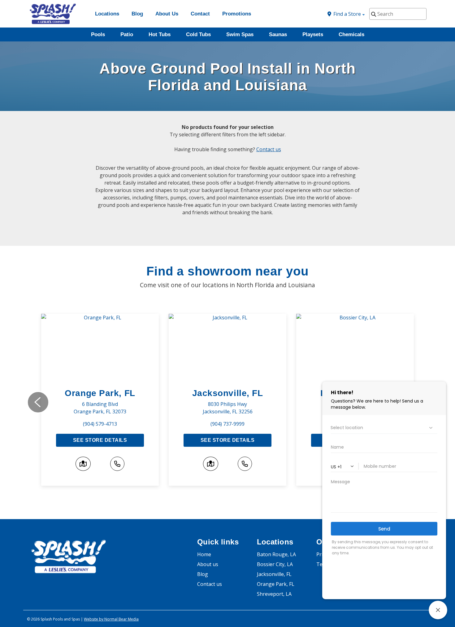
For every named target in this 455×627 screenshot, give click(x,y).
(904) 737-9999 (227, 423)
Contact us (268, 149)
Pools (98, 34)
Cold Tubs (198, 34)
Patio (126, 34)
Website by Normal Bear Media (111, 619)
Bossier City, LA (275, 564)
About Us (166, 14)
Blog (137, 14)
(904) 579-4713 (100, 423)
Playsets (312, 34)
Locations (107, 14)
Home (204, 554)
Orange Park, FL (100, 393)
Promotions (236, 14)
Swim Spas (240, 34)
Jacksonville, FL (227, 393)
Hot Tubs (160, 34)
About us (207, 564)
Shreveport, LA (274, 594)
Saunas (278, 34)
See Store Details (100, 440)
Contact (200, 14)
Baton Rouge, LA (276, 554)
